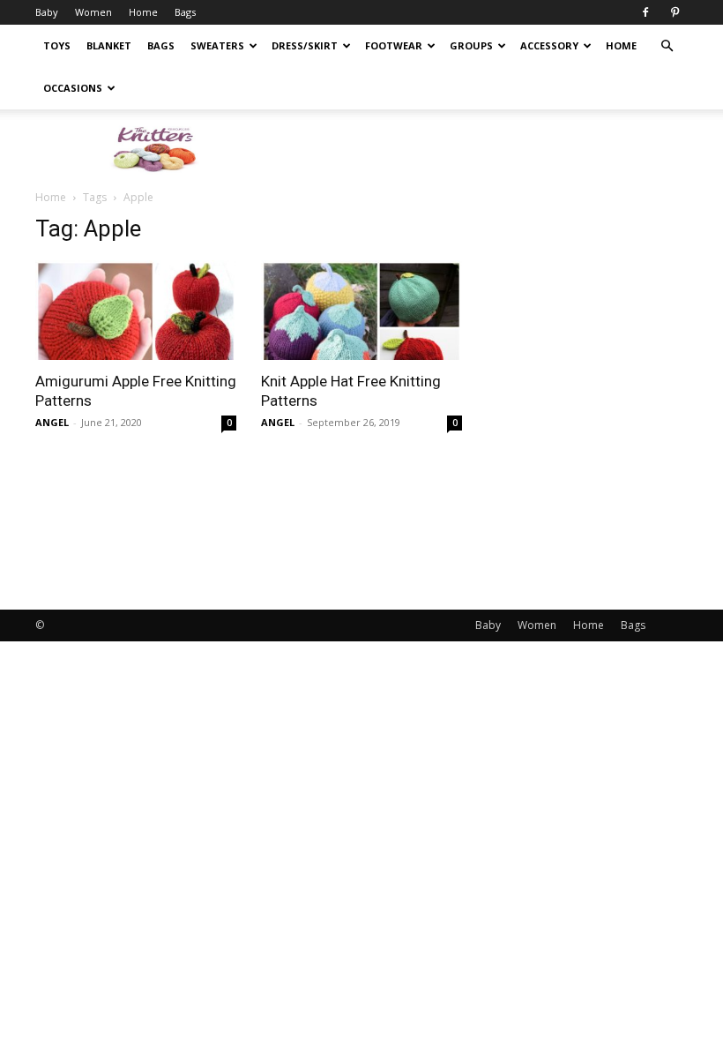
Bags (185, 12)
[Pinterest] (674, 12)
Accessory (549, 45)
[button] (666, 46)
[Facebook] (645, 12)
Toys (57, 45)
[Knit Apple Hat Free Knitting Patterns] (361, 310)
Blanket (108, 45)
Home (143, 12)
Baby (46, 12)
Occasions (72, 87)
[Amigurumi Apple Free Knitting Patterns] (135, 310)
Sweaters (217, 45)
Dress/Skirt (305, 45)
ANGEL (52, 422)
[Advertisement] (480, 148)
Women (93, 12)
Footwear (393, 45)
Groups (471, 45)
